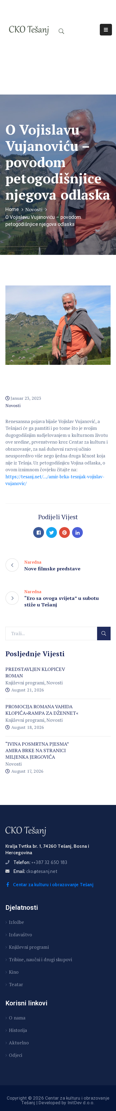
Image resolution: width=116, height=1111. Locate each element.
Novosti (34, 209)
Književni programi (24, 683)
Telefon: (40, 862)
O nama (17, 1018)
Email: (35, 871)
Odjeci (15, 1055)
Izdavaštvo (20, 934)
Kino (14, 972)
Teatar (16, 984)
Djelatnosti (21, 907)
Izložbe (16, 922)
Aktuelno (19, 1042)
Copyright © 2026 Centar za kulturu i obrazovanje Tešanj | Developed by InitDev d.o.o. (58, 1100)
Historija (18, 1030)
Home (12, 209)
